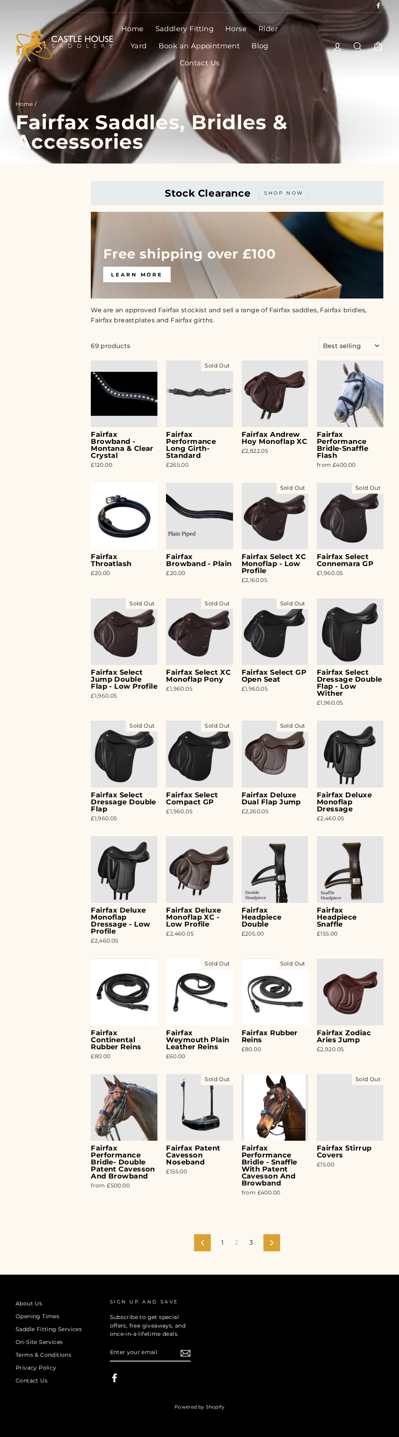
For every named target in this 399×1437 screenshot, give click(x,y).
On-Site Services (39, 1342)
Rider (268, 29)
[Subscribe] (185, 1353)
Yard (139, 46)
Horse (236, 29)
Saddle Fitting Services (49, 1329)
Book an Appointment (199, 46)
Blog (259, 46)
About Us (29, 1303)
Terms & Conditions (43, 1355)
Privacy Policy (36, 1368)
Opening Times (37, 1316)
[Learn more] (237, 255)
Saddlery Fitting (184, 29)
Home (132, 29)
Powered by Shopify (199, 1407)
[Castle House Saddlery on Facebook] (114, 1377)
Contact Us (200, 63)
